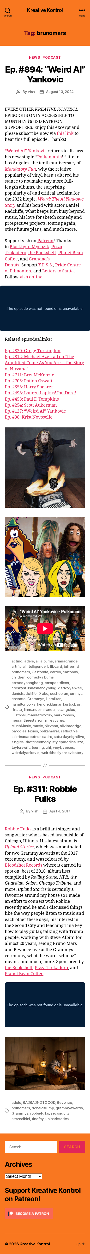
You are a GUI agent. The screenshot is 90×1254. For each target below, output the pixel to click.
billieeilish (72, 666)
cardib (55, 672)
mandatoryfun (39, 715)
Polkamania (49, 157)
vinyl (57, 747)
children (18, 677)
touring (38, 747)
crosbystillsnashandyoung (34, 688)
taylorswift (21, 747)
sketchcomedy (38, 742)
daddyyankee (70, 688)
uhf (48, 747)
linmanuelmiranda (39, 709)
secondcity (60, 1113)
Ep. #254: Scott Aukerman (31, 405)
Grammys (35, 698)
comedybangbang (27, 682)
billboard (54, 666)
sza (80, 742)
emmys (76, 693)
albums (46, 661)
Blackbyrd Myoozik (29, 247)
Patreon (45, 241)
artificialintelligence (28, 666)
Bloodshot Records (23, 865)
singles (18, 742)
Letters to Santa (58, 271)
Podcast (51, 57)
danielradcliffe (24, 693)
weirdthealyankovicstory (62, 752)
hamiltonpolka (24, 704)
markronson (64, 715)
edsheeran (59, 693)
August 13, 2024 (60, 91)
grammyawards (69, 1108)
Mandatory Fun (20, 169)
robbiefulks (39, 1113)
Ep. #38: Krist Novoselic (28, 417)
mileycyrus (54, 720)
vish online (31, 277)
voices (68, 747)
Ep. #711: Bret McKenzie (29, 375)
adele (29, 661)
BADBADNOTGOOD (39, 1102)
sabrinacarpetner (26, 736)
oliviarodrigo (70, 726)
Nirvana (51, 726)
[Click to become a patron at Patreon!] (45, 1213)
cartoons (70, 672)
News (34, 57)
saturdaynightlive (69, 736)
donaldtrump (43, 1108)
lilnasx (17, 709)
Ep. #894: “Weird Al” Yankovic (45, 74)
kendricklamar (49, 704)
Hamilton (53, 698)
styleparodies (64, 742)
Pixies (33, 731)
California (40, 672)
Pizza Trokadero (51, 968)
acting (17, 661)
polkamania (49, 731)
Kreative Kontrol (45, 10)
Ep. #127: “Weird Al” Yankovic (35, 411)
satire (47, 736)
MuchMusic (21, 726)
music (38, 726)
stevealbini (21, 1118)
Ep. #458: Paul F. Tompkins (32, 399)
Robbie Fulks (18, 829)
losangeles (65, 709)
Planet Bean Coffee (24, 974)
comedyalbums (40, 677)
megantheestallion (27, 720)
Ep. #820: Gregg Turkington (32, 351)
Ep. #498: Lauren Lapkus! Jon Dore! (40, 393)
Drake (43, 693)
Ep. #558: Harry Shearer (29, 387)
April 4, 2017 (59, 811)
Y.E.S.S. (45, 265)
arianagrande (66, 661)
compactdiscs (57, 682)
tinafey (38, 1118)
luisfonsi (19, 715)
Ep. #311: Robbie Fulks (45, 794)
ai (37, 661)
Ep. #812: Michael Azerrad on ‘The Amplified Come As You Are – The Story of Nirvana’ (44, 363)
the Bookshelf (42, 253)
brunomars (21, 672)
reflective (69, 731)
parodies (19, 731)
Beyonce (64, 1102)
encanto (18, 698)
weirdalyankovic (25, 752)
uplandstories (57, 1118)
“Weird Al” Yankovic (26, 151)
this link (65, 133)
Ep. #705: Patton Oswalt (28, 381)
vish (31, 91)
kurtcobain (72, 704)
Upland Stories (19, 847)
